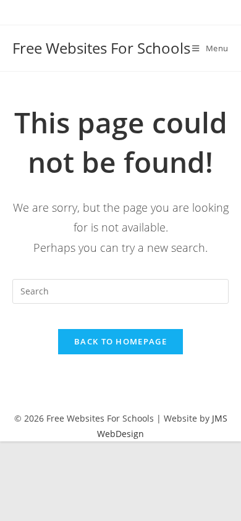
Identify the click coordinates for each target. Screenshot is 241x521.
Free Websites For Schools (101, 48)
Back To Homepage (120, 341)
